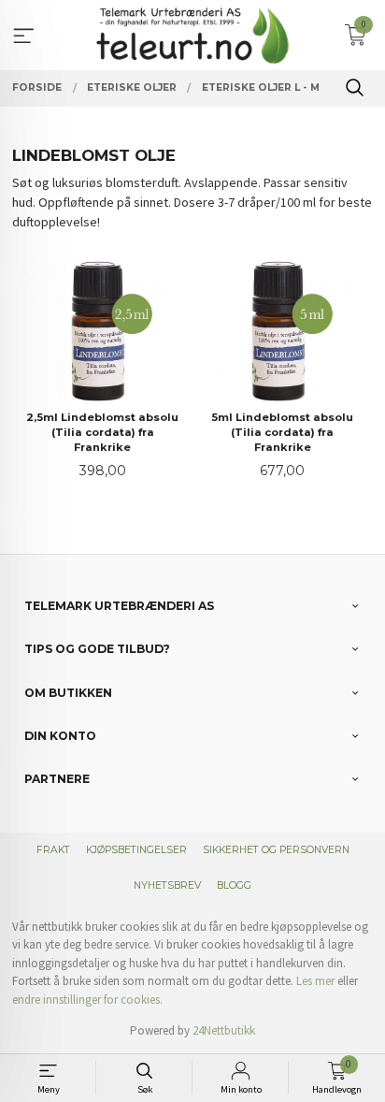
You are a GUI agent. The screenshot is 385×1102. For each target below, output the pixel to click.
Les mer (315, 981)
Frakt (53, 850)
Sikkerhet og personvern (276, 850)
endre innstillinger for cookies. (87, 1000)
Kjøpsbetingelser (136, 850)
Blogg (234, 885)
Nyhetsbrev (167, 885)
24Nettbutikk (223, 1030)
